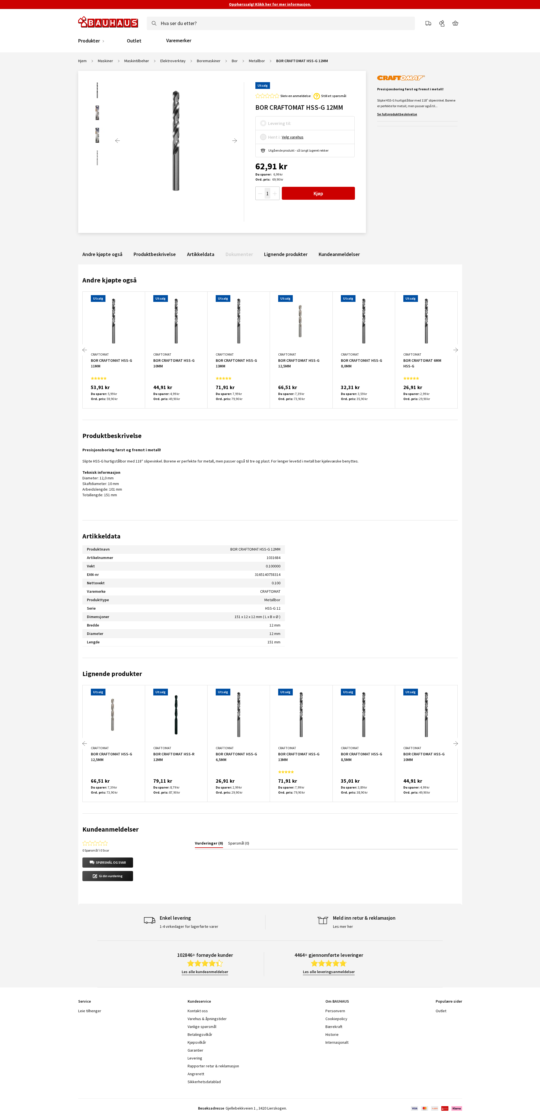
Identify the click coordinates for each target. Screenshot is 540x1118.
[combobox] (281, 23)
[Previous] (117, 140)
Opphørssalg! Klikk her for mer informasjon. (270, 4)
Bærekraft (333, 1026)
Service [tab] (84, 1001)
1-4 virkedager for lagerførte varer (189, 926)
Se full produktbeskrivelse (397, 114)
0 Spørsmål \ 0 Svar (95, 850)
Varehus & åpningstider (207, 1018)
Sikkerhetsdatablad (204, 1081)
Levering (195, 1058)
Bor (235, 60)
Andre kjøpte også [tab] (109, 280)
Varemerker (178, 40)
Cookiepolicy (336, 1018)
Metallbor (257, 60)
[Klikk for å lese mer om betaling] (436, 1108)
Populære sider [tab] (449, 1001)
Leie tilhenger (89, 1010)
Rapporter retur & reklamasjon (213, 1065)
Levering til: (279, 123)
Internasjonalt (336, 1042)
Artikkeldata (200, 254)
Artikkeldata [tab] (101, 536)
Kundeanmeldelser (339, 254)
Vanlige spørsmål (202, 1026)
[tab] (209, 844)
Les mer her (343, 926)
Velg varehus (292, 137)
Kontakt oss (198, 1010)
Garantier (195, 1050)
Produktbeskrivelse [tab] (111, 435)
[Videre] (234, 140)
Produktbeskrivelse (155, 254)
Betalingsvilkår (200, 1034)
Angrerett (196, 1073)
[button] (107, 862)
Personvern (335, 1010)
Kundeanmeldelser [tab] (110, 829)
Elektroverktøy (173, 60)
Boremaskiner (208, 60)
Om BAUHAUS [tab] (337, 1001)
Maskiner (105, 60)
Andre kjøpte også (102, 254)
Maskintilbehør (136, 60)
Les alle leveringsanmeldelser (329, 971)
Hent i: (274, 137)
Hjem (82, 60)
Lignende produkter (285, 254)
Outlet (134, 40)
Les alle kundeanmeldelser (205, 971)
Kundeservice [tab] (199, 1001)
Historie (332, 1034)
